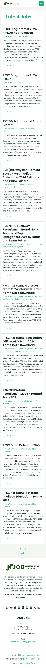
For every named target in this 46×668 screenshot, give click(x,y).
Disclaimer (23, 623)
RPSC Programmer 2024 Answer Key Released (20, 31)
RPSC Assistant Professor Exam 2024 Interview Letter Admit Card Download (22, 289)
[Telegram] (31, 607)
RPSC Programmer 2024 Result (20, 77)
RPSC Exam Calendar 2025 (21, 445)
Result (21, 82)
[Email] (39, 607)
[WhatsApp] (7, 607)
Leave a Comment (10, 36)
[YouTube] (11, 607)
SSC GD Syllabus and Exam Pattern (22, 123)
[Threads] (23, 607)
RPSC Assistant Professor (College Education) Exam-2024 (22, 496)
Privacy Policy (23, 626)
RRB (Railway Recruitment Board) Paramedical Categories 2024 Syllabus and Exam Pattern (21, 175)
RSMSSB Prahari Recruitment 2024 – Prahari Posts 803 (22, 393)
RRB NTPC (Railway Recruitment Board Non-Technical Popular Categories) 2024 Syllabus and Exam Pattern (21, 233)
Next (23, 553)
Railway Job (7, 187)
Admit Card (23, 296)
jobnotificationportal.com (29, 655)
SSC (40, 129)
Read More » (8, 65)
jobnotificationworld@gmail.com (23, 642)
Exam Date (32, 296)
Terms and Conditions (23, 629)
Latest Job (22, 401)
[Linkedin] (27, 607)
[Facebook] (15, 607)
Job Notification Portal (31, 659)
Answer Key (23, 36)
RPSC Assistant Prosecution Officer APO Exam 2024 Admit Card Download (22, 341)
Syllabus (6, 131)
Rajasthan (10, 299)
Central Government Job (28, 129)
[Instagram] (19, 607)
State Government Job (23, 299)
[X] (35, 607)
